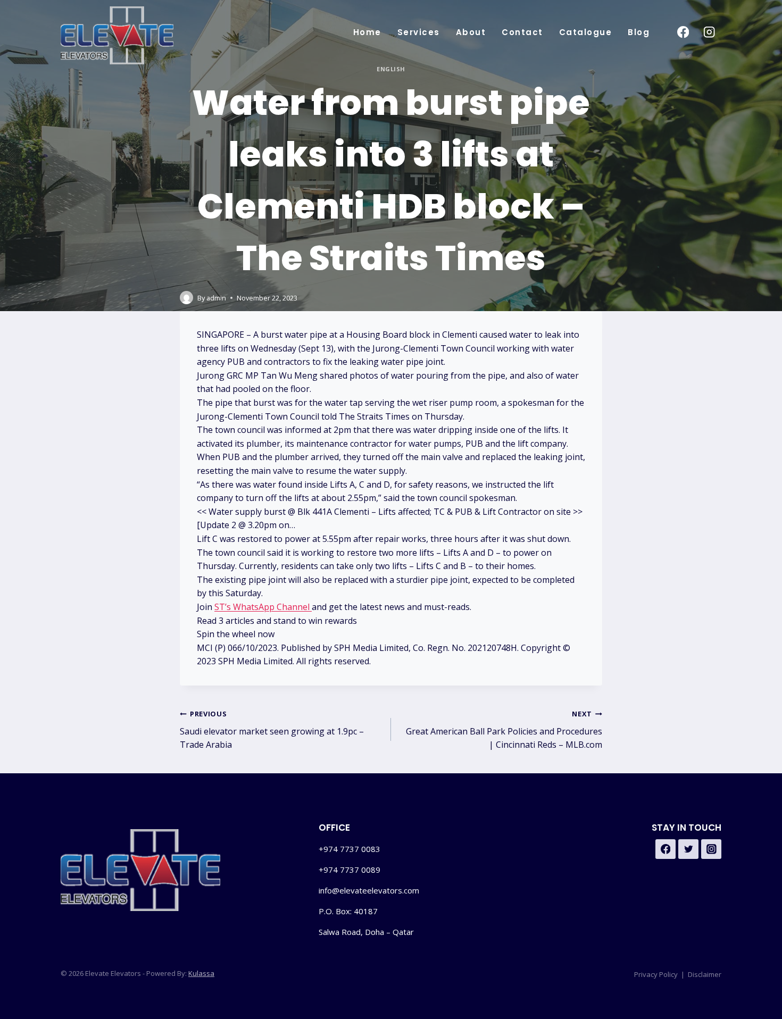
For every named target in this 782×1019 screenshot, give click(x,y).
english (391, 69)
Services (418, 32)
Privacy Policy (656, 974)
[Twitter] (688, 849)
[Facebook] (683, 32)
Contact (522, 32)
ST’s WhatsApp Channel (263, 607)
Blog (639, 32)
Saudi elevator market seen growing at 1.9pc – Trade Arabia (272, 729)
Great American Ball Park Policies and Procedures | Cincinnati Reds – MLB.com (504, 729)
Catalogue (585, 32)
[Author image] (186, 297)
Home (367, 32)
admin (216, 298)
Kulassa (201, 973)
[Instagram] (709, 32)
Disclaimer (704, 974)
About (471, 32)
